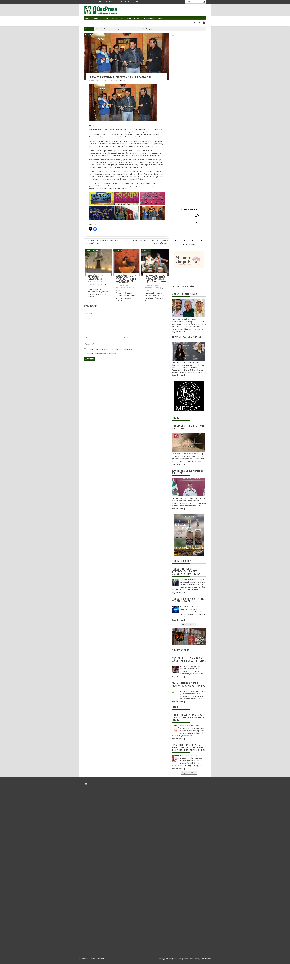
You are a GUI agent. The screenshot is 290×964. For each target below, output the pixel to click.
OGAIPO (128, 18)
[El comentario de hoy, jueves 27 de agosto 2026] (188, 442)
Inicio (99, 1)
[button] (101, 198)
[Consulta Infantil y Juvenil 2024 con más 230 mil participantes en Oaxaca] (175, 728)
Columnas (95, 18)
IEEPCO (136, 18)
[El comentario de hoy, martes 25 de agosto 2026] (188, 487)
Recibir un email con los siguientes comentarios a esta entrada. (109, 349)
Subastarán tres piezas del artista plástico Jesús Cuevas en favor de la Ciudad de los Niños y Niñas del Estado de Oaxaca (126, 279)
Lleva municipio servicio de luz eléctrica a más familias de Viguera (103, 241)
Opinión (106, 18)
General (159, 18)
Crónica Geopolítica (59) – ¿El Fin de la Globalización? (188, 599)
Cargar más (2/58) (189, 624)
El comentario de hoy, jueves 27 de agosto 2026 (188, 427)
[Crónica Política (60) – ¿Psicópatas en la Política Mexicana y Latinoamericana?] (175, 582)
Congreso (119, 18)
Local (87, 18)
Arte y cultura (89, 34)
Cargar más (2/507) (189, 773)
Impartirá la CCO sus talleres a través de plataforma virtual (95, 277)
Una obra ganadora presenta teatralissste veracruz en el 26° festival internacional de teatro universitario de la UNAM (155, 279)
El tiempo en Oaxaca (189, 245)
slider (124, 80)
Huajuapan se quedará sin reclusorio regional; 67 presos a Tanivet (151, 241)
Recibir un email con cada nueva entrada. (101, 354)
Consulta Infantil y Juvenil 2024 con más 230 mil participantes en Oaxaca (188, 717)
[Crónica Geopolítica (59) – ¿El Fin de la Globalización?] (175, 609)
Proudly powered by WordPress (170, 959)
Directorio (128, 1)
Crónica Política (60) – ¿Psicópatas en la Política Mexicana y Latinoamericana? (186, 571)
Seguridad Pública (148, 18)
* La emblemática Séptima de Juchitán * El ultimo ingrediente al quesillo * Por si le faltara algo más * (188, 684)
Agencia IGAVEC (111, 80)
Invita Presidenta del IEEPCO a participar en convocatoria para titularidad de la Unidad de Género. (188, 747)
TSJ (112, 18)
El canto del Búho (180, 650)
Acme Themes (205, 959)
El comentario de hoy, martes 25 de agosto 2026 (188, 471)
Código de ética (118, 1)
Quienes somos (108, 1)
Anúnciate (137, 1)
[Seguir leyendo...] (178, 464)
